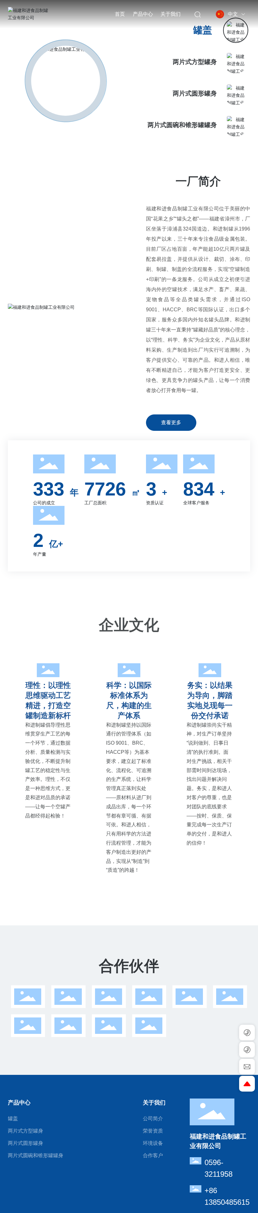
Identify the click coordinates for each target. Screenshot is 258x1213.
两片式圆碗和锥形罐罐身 (182, 124)
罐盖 (202, 30)
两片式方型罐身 (195, 61)
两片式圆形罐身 (195, 93)
